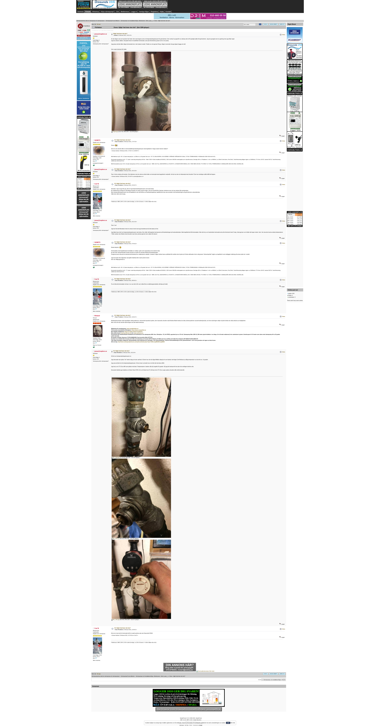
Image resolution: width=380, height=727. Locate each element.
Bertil (147, 20)
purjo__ (151, 20)
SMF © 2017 (190, 719)
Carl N (97, 184)
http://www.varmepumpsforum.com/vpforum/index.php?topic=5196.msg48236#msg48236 (141, 341)
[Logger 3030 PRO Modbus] (188, 698)
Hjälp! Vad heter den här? (120, 33)
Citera (283, 34)
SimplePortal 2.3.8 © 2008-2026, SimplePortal (191, 718)
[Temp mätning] (94, 165)
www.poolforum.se (126, 333)
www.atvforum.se (138, 333)
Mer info (233, 723)
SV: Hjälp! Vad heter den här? (122, 140)
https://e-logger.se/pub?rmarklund (133, 331)
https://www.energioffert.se (139, 330)
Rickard (97, 315)
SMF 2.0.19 (183, 719)
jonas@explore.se (101, 34)
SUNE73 (97, 140)
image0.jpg (115, 131)
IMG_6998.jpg (115, 457)
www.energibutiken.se (132, 328)
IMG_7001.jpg (115, 619)
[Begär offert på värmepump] (188, 709)
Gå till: (259, 679)
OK (228, 722)
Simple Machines (197, 719)
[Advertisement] (180, 4)
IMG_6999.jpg (115, 538)
